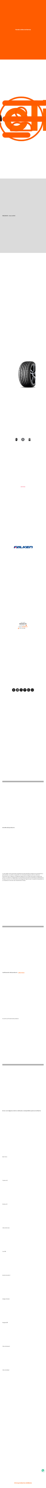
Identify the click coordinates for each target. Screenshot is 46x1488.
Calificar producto (21, 972)
